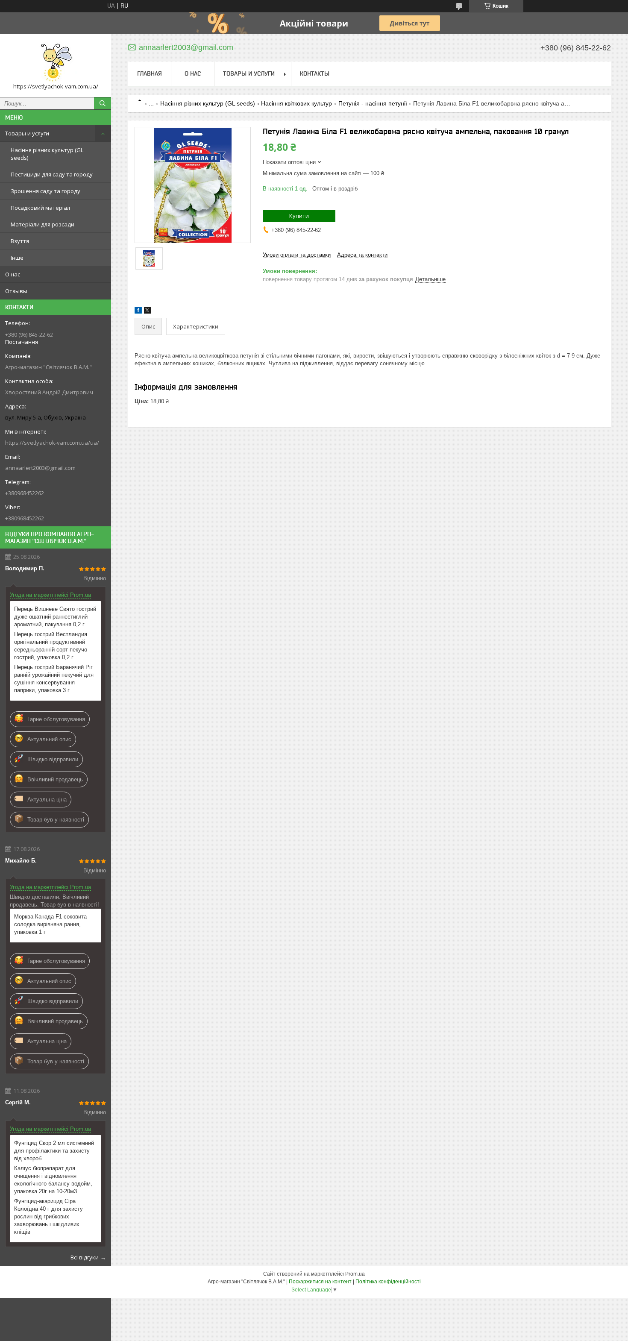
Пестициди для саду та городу (52, 174)
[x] (147, 311)
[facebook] (138, 311)
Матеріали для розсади (42, 224)
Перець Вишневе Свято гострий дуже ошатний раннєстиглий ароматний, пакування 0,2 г (55, 617)
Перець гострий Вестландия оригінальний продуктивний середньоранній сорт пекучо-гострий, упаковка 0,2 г (51, 645)
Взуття (20, 241)
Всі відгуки (84, 1257)
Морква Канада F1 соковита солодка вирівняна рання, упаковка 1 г (50, 924)
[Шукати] (102, 103)
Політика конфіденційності (388, 1282)
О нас (12, 274)
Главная (149, 73)
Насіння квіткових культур (296, 103)
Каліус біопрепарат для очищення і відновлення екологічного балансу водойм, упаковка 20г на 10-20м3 (53, 1179)
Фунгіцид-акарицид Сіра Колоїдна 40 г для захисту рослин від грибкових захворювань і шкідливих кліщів (48, 1216)
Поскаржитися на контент (320, 1282)
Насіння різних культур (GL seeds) (47, 153)
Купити (299, 216)
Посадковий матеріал (40, 207)
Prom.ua (355, 1274)
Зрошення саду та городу (45, 191)
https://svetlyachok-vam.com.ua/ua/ (52, 442)
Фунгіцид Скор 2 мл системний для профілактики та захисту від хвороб (54, 1151)
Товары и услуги (27, 133)
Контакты (314, 73)
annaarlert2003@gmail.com (40, 468)
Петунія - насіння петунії (372, 103)
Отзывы (16, 291)
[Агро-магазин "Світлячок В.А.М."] (55, 61)
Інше (17, 257)
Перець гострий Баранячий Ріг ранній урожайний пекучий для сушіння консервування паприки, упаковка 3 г (54, 678)
